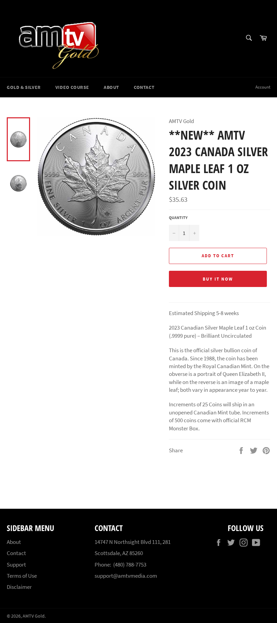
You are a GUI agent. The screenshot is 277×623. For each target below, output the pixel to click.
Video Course (72, 87)
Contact (144, 87)
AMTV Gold (34, 616)
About (111, 87)
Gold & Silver (24, 87)
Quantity (178, 217)
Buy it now (218, 279)
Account (262, 87)
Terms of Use (22, 575)
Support (16, 564)
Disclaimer (19, 587)
